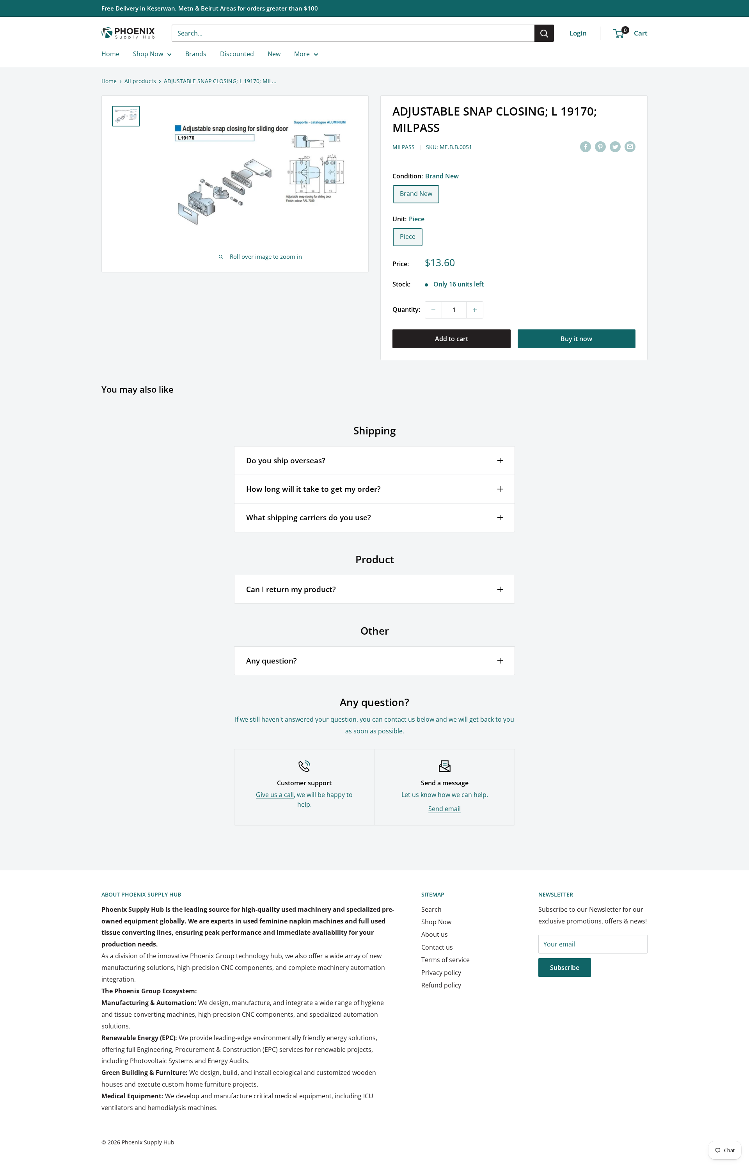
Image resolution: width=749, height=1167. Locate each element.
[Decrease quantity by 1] (433, 310)
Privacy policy (441, 972)
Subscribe (564, 967)
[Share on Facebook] (585, 146)
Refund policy (441, 985)
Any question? (271, 661)
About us (434, 934)
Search (431, 909)
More (302, 54)
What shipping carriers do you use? (308, 517)
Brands (195, 54)
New (274, 54)
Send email (444, 808)
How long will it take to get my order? (313, 489)
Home (110, 54)
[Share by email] (630, 146)
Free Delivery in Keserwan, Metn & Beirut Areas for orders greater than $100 (209, 8)
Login (578, 32)
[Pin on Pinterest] (600, 146)
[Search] (544, 33)
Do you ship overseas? (285, 460)
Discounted (237, 54)
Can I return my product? (291, 589)
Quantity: (406, 309)
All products (140, 81)
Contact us (437, 947)
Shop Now (148, 54)
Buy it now (576, 338)
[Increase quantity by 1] (475, 310)
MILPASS (403, 147)
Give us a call (275, 794)
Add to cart (451, 338)
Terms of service (445, 959)
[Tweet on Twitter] (615, 146)
